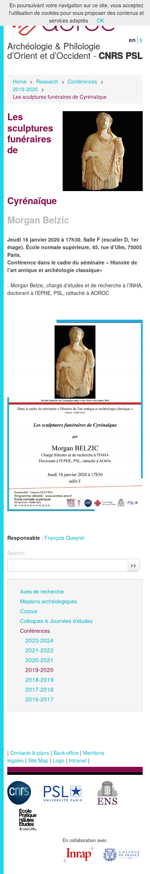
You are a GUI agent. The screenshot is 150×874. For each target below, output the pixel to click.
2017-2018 (39, 689)
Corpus (28, 611)
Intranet (78, 760)
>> (133, 564)
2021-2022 (39, 650)
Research (47, 81)
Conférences (82, 81)
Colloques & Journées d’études (56, 620)
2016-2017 (39, 699)
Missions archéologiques (48, 601)
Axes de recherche (42, 591)
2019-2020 (25, 89)
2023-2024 (39, 640)
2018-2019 (39, 679)
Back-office (66, 752)
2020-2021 (39, 660)
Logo (58, 760)
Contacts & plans (29, 752)
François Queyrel (64, 537)
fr (141, 40)
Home (20, 81)
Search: (16, 553)
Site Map (38, 760)
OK (100, 20)
